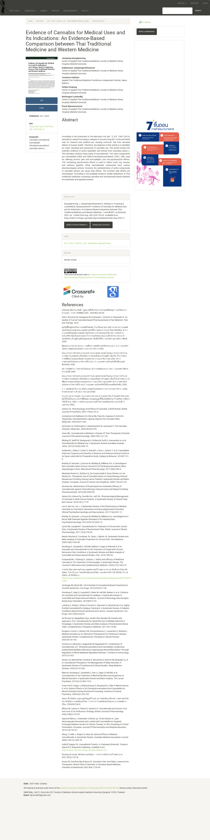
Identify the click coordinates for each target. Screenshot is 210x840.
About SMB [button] (14, 11)
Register (194, 3)
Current (43, 11)
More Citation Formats (76, 225)
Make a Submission (147, 32)
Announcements (70, 11)
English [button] (181, 3)
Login (205, 3)
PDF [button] (41, 101)
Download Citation (101, 225)
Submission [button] (30, 11)
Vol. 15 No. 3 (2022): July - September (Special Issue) (68, 21)
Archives (55, 11)
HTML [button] (41, 108)
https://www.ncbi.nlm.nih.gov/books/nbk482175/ (84, 750)
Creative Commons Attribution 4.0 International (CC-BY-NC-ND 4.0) (89, 788)
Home (30, 21)
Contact (85, 11)
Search (198, 11)
